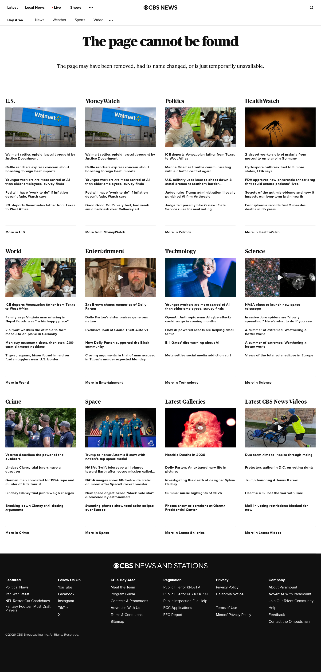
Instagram (66, 601)
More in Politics (178, 232)
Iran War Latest (17, 594)
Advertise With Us (125, 608)
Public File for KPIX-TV (181, 587)
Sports (80, 20)
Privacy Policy (227, 587)
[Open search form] (311, 7)
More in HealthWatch (262, 232)
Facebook (66, 594)
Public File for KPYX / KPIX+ (186, 594)
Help (272, 608)
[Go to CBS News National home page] (160, 7)
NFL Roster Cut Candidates (27, 601)
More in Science (258, 382)
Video (98, 20)
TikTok (63, 608)
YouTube (65, 587)
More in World (17, 382)
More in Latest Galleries (184, 533)
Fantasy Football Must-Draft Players (28, 608)
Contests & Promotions (129, 601)
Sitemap (117, 621)
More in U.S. (15, 232)
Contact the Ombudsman (289, 621)
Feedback (277, 615)
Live (58, 7)
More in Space (97, 533)
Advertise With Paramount (290, 594)
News (40, 20)
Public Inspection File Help (185, 601)
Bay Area (15, 20)
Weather (60, 20)
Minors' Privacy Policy (233, 615)
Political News (16, 587)
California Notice (229, 594)
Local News (35, 7)
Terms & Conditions (126, 615)
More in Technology (181, 382)
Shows (76, 7)
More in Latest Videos (263, 533)
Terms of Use (226, 608)
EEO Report (172, 615)
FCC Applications (177, 608)
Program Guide (123, 594)
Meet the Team (123, 587)
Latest (13, 7)
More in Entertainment (104, 382)
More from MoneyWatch (105, 232)
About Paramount (283, 587)
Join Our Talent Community (291, 601)
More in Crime (17, 533)
